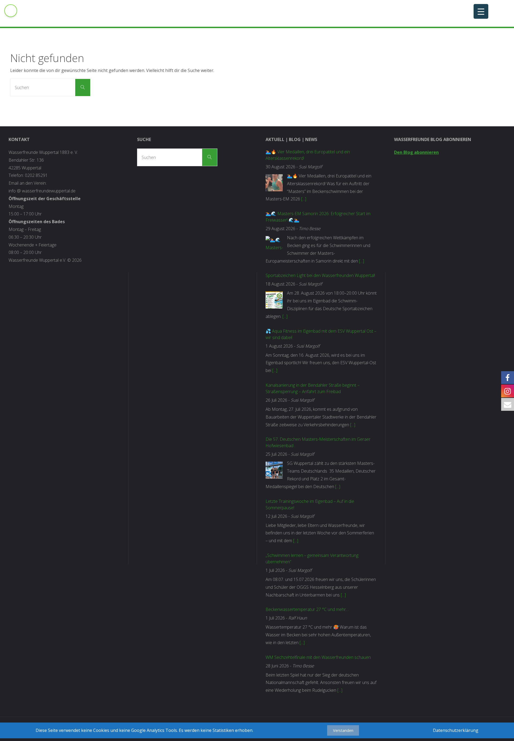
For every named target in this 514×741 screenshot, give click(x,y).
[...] (303, 199)
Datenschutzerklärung (455, 730)
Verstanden (343, 730)
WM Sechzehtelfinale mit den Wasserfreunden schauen (318, 657)
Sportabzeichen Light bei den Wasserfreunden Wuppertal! (320, 275)
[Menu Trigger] (481, 11)
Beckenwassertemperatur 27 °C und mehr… (307, 609)
